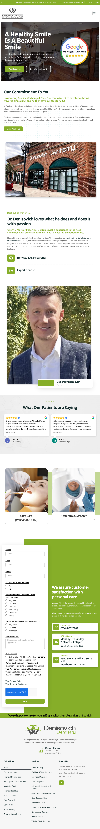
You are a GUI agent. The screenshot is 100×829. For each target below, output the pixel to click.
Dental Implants (37, 781)
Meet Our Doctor (11, 786)
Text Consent (11, 653)
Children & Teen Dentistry (41, 772)
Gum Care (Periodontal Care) (43, 793)
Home (6, 767)
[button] (5, 493)
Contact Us (65, 625)
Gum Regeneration (39, 798)
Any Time (13, 624)
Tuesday (12, 606)
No (10, 589)
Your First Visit (10, 800)
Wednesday (13, 609)
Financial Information (12, 777)
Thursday (12, 612)
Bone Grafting (37, 767)
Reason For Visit (12, 636)
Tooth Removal (37, 816)
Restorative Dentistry (40, 812)
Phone (8, 571)
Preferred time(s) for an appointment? (22, 621)
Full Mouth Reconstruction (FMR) (42, 787)
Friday (11, 615)
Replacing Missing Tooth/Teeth (43, 807)
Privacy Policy (9, 809)
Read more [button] (10, 432)
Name (8, 549)
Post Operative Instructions (15, 781)
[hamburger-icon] (92, 13)
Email (7, 560)
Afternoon (13, 630)
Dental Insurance (10, 772)
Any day (12, 600)
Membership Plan (11, 791)
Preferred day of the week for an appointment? (20, 596)
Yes (10, 586)
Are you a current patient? (17, 582)
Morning (12, 627)
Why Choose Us (10, 795)
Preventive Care (38, 802)
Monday (12, 603)
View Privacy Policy (13, 681)
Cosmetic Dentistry (39, 777)
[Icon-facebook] (1, 2)
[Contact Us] (56, 627)
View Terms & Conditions (15, 684)
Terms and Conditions (12, 814)
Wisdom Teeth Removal (40, 821)
